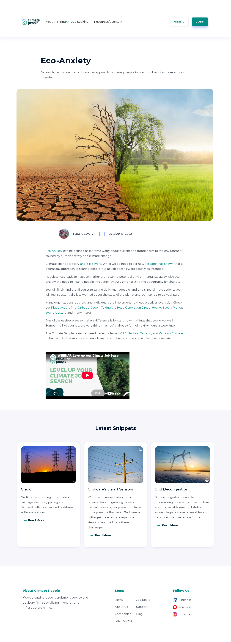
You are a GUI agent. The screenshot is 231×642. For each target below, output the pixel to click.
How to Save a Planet (167, 307)
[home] (34, 22)
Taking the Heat (112, 307)
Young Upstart (56, 312)
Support (142, 607)
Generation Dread (138, 307)
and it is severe (90, 264)
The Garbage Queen (85, 307)
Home (119, 600)
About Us (121, 607)
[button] (63, 21)
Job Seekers (123, 621)
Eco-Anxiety (54, 251)
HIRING (179, 21)
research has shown (159, 264)
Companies (123, 614)
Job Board (143, 600)
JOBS (200, 21)
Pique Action (60, 307)
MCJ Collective (128, 333)
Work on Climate (171, 333)
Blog (139, 614)
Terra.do (145, 333)
